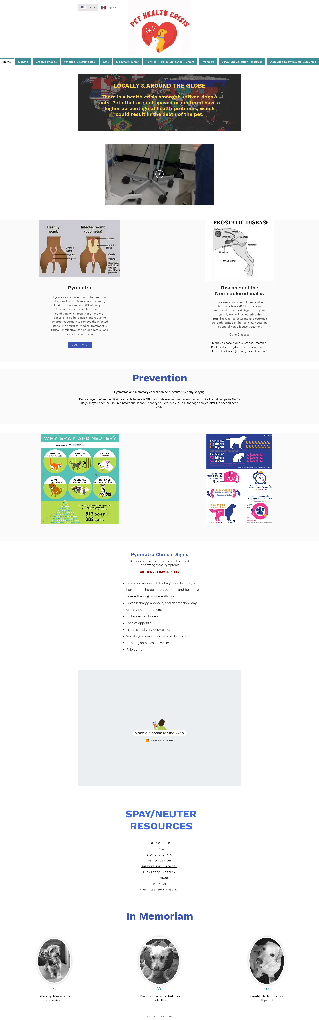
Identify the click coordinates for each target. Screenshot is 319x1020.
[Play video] (159, 174)
